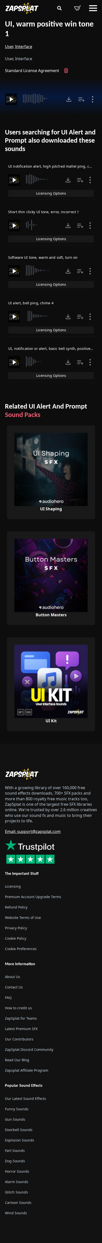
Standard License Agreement (32, 70)
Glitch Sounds (16, 1192)
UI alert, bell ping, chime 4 (30, 303)
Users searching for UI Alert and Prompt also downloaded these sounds (50, 141)
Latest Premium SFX (21, 1028)
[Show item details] (92, 99)
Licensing (13, 886)
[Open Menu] (93, 8)
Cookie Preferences (21, 948)
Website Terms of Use (23, 917)
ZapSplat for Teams (21, 1018)
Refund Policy (16, 907)
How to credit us (18, 1008)
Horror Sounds (17, 1171)
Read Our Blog (17, 1060)
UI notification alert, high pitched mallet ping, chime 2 (54, 166)
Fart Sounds (15, 1150)
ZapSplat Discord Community (29, 1049)
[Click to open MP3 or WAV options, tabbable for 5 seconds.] (69, 99)
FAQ (8, 997)
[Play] (11, 99)
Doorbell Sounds (18, 1129)
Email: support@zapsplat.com (33, 831)
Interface (23, 46)
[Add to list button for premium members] (81, 99)
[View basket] (77, 8)
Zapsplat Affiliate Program (26, 1070)
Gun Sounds (15, 1119)
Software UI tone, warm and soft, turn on (43, 257)
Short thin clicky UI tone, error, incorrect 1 (43, 211)
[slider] (41, 98)
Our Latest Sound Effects (25, 1098)
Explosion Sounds (19, 1140)
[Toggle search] (59, 8)
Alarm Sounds (16, 1181)
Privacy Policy (16, 928)
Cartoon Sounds (18, 1202)
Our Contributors (19, 1039)
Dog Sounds (15, 1161)
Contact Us (14, 987)
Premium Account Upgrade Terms (33, 896)
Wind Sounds (16, 1213)
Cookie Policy (15, 938)
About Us (12, 976)
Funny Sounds (16, 1109)
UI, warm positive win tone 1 (49, 29)
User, (9, 46)
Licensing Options (51, 193)
